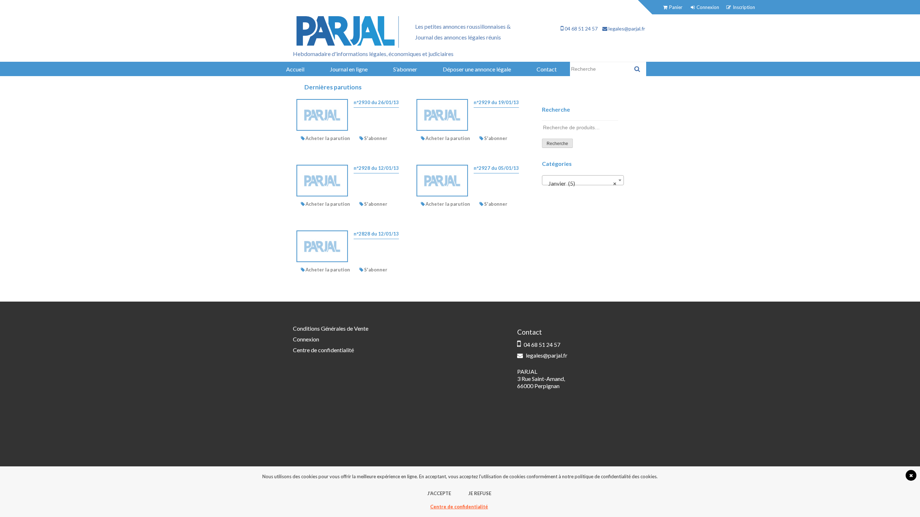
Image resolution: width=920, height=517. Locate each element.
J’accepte (439, 493)
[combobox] (583, 180)
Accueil (295, 69)
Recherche (557, 143)
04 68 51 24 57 (581, 28)
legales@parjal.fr (626, 28)
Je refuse (479, 493)
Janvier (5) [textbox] (580, 183)
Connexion (306, 339)
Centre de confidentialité (323, 349)
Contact (547, 69)
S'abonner (375, 138)
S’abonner (405, 69)
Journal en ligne (349, 69)
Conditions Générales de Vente (330, 328)
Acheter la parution (327, 138)
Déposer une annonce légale (477, 69)
